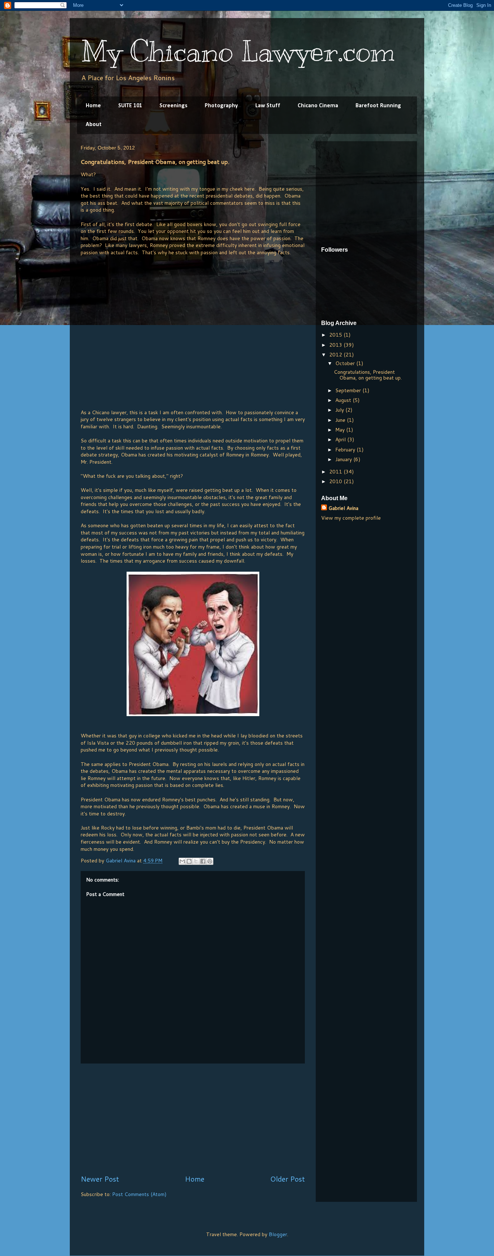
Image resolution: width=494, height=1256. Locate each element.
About (94, 124)
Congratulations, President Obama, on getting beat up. (368, 375)
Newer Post (100, 1179)
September (348, 390)
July (340, 409)
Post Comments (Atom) (139, 1194)
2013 (336, 344)
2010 (336, 481)
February (346, 449)
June (341, 420)
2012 (336, 354)
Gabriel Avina (343, 508)
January (344, 459)
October (345, 363)
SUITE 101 (130, 106)
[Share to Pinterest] (209, 861)
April (341, 439)
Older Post (287, 1179)
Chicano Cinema (318, 106)
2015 (336, 334)
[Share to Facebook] (202, 861)
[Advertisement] (193, 1119)
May (340, 429)
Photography (221, 106)
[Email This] (182, 861)
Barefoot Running (378, 106)
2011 (336, 471)
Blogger (278, 1234)
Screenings (173, 106)
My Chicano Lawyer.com (238, 51)
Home (93, 106)
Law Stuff (267, 106)
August (344, 400)
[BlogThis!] (189, 861)
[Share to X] (196, 861)
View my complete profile (351, 517)
